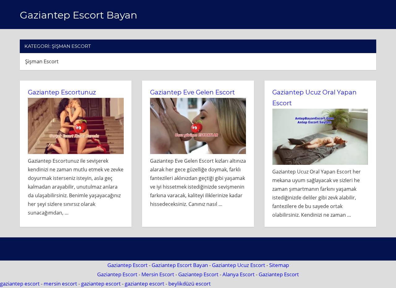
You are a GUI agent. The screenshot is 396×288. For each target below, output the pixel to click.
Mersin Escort (157, 274)
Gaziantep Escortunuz (62, 92)
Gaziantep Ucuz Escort (238, 265)
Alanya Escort (238, 274)
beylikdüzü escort (189, 283)
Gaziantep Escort (127, 265)
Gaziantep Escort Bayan (78, 15)
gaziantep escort (20, 283)
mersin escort (60, 283)
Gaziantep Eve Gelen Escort (192, 92)
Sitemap (279, 265)
